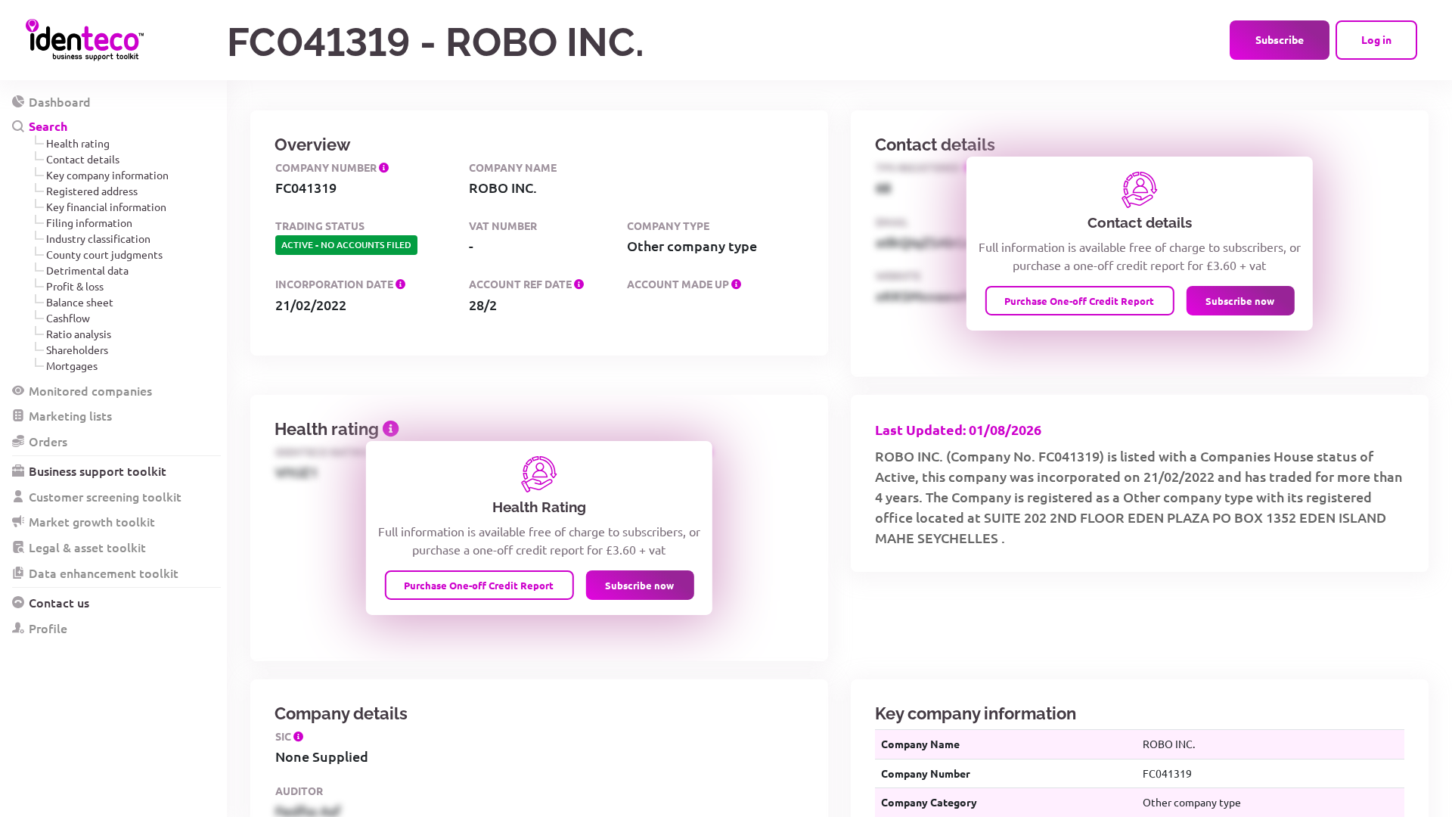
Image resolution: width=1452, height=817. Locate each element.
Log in (1376, 39)
